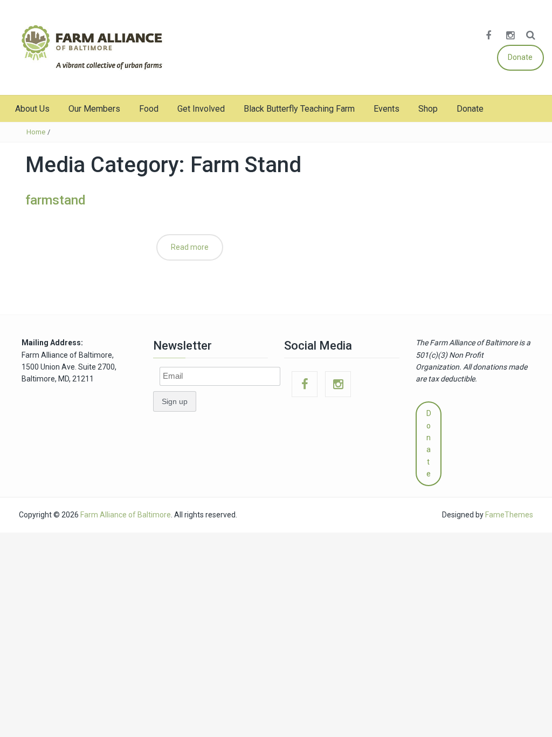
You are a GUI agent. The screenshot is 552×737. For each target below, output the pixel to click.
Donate (520, 57)
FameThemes (509, 514)
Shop (428, 109)
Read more (190, 247)
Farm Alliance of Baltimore (125, 514)
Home (35, 132)
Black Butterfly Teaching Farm (299, 109)
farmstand (55, 200)
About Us (32, 109)
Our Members (94, 109)
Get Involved (201, 109)
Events (386, 109)
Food (148, 109)
